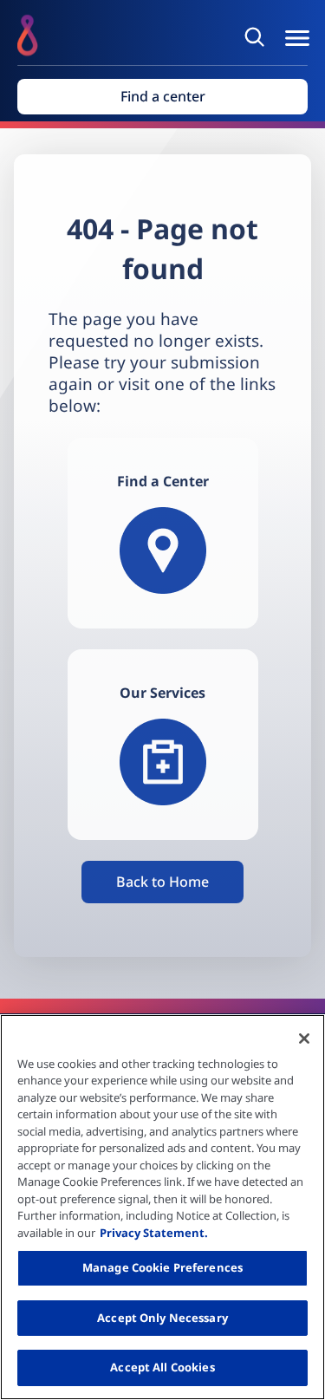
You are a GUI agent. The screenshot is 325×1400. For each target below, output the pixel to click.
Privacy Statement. (154, 1232)
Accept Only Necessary (162, 1317)
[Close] (304, 1038)
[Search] (257, 36)
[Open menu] (297, 38)
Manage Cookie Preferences (162, 1267)
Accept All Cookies (162, 1367)
